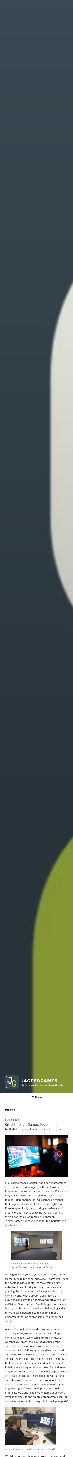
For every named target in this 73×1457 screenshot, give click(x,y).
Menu (38, 1097)
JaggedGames (40, 1080)
